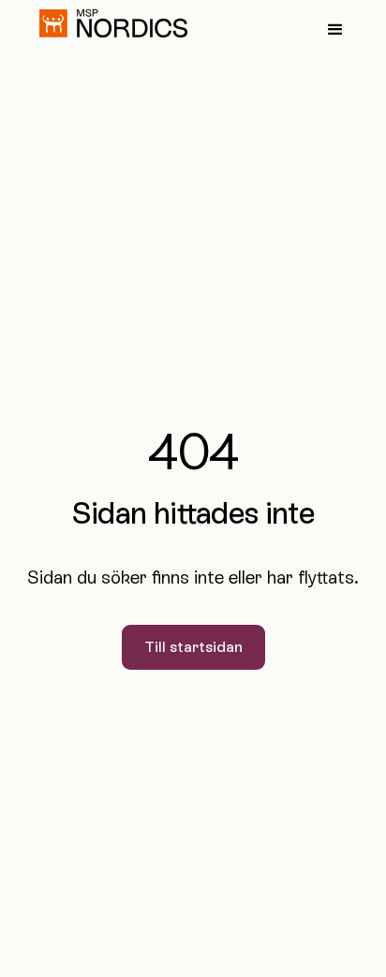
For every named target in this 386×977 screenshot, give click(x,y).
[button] (335, 30)
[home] (108, 23)
